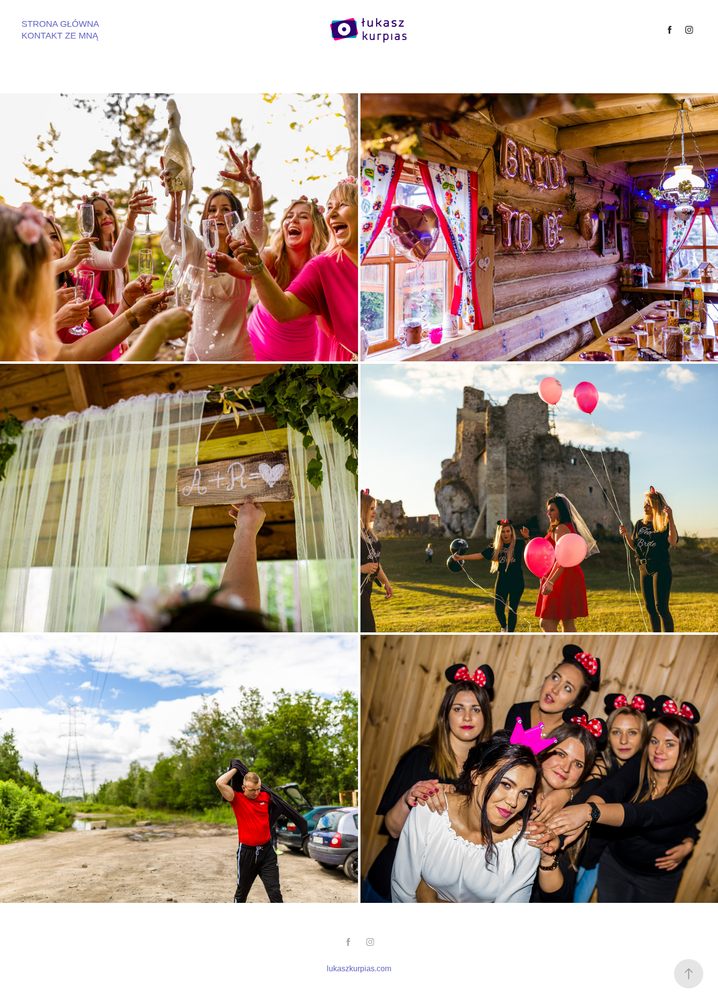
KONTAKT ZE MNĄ (59, 36)
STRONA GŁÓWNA (60, 24)
